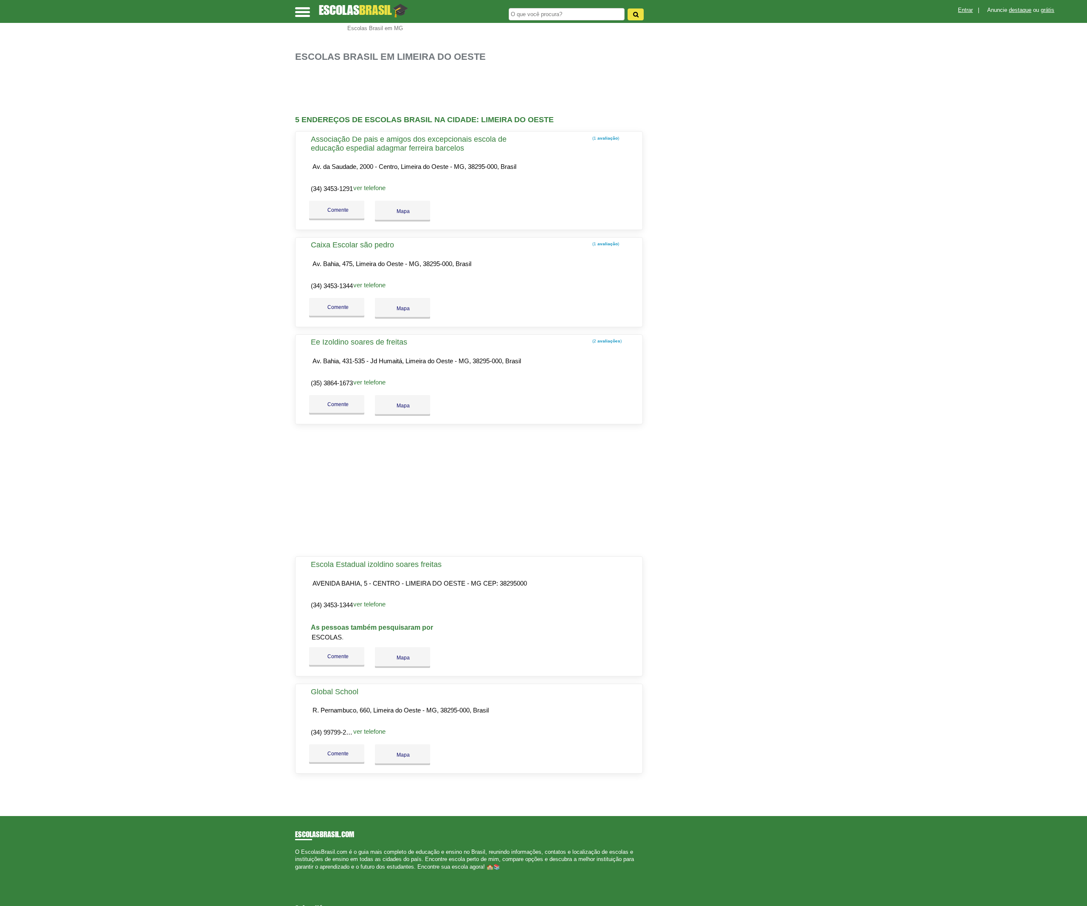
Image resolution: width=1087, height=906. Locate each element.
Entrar (965, 10)
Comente (337, 210)
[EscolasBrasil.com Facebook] (297, 874)
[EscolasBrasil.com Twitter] (301, 874)
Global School (334, 691)
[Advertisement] (473, 89)
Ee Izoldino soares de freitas (359, 342)
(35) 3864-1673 (332, 383)
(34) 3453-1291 (332, 188)
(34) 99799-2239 (333, 732)
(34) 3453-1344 (332, 285)
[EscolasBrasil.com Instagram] (305, 874)
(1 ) (605, 138)
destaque (1020, 10)
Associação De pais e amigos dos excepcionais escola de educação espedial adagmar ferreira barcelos (409, 143)
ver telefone (369, 187)
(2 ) (606, 341)
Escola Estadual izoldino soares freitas (376, 564)
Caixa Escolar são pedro (352, 245)
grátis (1047, 10)
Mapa (402, 211)
